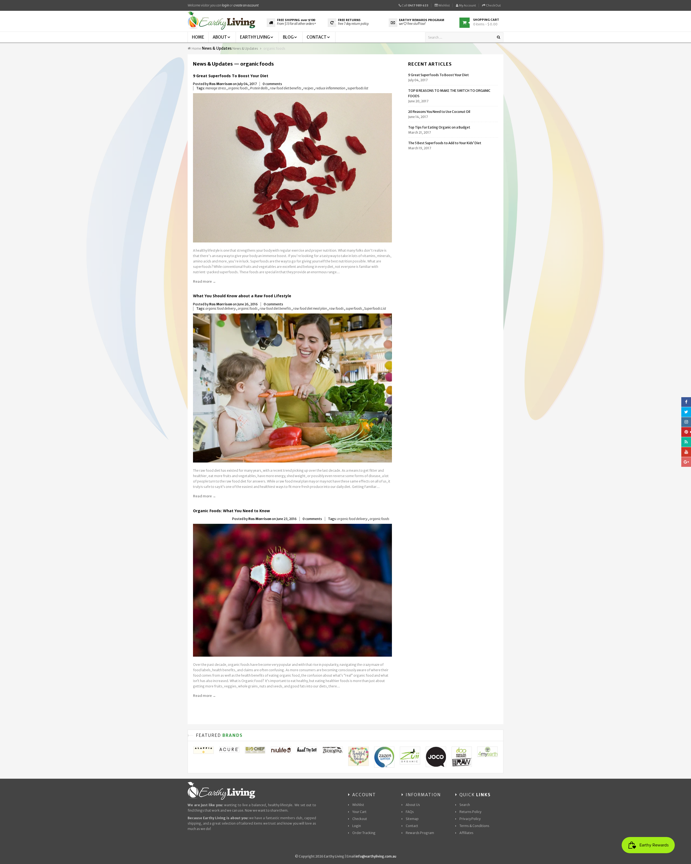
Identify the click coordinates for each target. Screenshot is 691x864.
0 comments (272, 84)
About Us (413, 805)
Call (414, 5)
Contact (412, 826)
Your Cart (359, 812)
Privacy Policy (469, 819)
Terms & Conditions (474, 826)
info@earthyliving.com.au (375, 856)
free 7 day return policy (353, 24)
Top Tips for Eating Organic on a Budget (439, 127)
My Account (467, 5)
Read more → (204, 281)
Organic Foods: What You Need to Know (231, 510)
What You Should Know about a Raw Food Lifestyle (242, 295)
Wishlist (444, 5)
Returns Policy (470, 812)
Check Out (493, 5)
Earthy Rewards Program (421, 20)
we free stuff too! (412, 24)
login (225, 5)
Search (464, 805)
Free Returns (349, 20)
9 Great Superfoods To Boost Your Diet (230, 75)
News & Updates (217, 48)
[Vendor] (203, 750)
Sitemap (412, 819)
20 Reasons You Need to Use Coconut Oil (439, 112)
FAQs (410, 812)
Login (356, 826)
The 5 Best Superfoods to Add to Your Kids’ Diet (444, 143)
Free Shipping (296, 20)
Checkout (359, 819)
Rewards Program (420, 833)
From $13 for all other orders (296, 24)
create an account (246, 5)
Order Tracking (363, 833)
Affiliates (466, 833)
